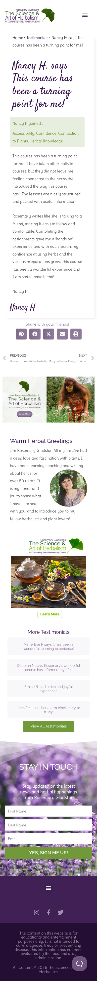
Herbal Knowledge (46, 140)
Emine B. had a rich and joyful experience (48, 689)
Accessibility (23, 133)
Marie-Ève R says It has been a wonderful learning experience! (48, 646)
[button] (49, 888)
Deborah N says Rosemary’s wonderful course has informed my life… (48, 668)
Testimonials (37, 37)
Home (17, 37)
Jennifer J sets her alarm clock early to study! (48, 710)
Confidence (46, 133)
